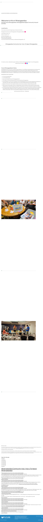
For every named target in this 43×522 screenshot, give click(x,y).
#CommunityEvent (9, 505)
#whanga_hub (21, 484)
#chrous (7, 510)
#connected (11, 510)
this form (34, 450)
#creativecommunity (4, 485)
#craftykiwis (35, 484)
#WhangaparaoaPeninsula (20, 505)
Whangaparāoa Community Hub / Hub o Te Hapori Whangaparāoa (19, 469)
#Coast (14, 505)
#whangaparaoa (27, 484)
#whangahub (3, 510)
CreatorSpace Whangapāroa (6, 493)
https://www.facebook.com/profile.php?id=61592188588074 (11, 491)
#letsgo (15, 510)
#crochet (31, 484)
